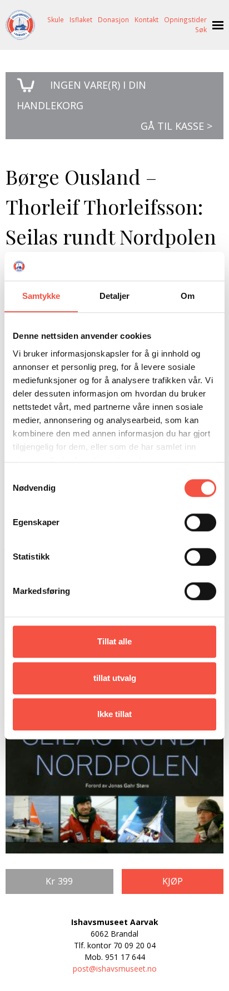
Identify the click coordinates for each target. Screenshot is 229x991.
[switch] (200, 522)
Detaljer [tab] (114, 296)
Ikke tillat (114, 714)
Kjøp (172, 881)
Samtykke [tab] (41, 296)
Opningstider (185, 19)
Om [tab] (188, 296)
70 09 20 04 (134, 945)
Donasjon (113, 19)
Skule (55, 19)
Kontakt (146, 19)
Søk (201, 29)
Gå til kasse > (176, 126)
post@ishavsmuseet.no (115, 968)
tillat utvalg (114, 678)
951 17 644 (125, 957)
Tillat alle (114, 641)
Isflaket (80, 19)
